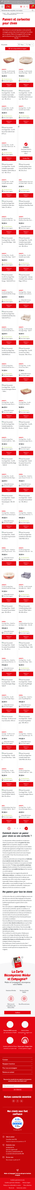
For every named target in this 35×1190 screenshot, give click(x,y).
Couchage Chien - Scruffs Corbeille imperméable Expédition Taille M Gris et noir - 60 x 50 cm (26, 257)
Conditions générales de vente (17, 1180)
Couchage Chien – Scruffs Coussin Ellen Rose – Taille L (8, 771)
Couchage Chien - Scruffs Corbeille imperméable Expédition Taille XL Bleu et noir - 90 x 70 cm (8, 184)
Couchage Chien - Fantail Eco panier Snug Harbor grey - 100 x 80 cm (26, 735)
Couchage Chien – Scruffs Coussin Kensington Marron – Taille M (25, 809)
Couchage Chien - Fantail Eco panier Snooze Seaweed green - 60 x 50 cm (9, 514)
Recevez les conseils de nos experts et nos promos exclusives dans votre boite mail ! (17, 1080)
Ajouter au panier (9, 84)
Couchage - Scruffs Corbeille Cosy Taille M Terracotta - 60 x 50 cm (9, 72)
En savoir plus (17, 1129)
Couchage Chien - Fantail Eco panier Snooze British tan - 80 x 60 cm (9, 661)
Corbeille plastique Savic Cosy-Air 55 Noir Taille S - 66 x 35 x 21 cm (26, 183)
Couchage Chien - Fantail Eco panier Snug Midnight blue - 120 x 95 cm (25, 698)
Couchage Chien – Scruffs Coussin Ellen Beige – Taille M (8, 256)
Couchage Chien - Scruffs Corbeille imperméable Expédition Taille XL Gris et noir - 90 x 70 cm (25, 110)
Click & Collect (25, 1030)
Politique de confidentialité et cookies (12, 1185)
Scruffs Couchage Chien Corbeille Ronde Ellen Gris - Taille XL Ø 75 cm (8, 330)
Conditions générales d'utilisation (12, 1182)
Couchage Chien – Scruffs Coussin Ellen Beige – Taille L (25, 661)
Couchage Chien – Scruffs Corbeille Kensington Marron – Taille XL (26, 440)
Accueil (4, 13)
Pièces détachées (27, 1185)
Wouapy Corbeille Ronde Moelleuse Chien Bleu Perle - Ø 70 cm (25, 220)
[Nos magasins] (21, 6)
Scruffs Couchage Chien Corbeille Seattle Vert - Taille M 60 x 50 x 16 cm (26, 772)
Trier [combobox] (29, 44)
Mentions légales (26, 1182)
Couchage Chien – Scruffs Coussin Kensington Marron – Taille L (8, 404)
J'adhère (17, 1012)
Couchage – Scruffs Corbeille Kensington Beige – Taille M (25, 329)
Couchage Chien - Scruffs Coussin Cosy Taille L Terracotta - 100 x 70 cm (25, 367)
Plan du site (11, 1188)
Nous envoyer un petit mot (12, 1159)
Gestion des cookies (21, 1188)
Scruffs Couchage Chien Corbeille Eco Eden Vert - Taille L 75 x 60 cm (9, 220)
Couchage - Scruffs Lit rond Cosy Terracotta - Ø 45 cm (8, 734)
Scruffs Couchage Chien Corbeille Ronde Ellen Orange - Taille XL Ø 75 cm (9, 293)
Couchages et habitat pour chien (17, 13)
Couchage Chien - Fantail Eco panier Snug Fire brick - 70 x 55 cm (8, 551)
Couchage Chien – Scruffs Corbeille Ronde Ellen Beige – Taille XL (8, 477)
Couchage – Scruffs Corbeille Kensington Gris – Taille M (25, 587)
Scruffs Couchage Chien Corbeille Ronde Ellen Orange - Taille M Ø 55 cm (9, 588)
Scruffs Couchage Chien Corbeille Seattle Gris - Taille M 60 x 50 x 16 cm (9, 440)
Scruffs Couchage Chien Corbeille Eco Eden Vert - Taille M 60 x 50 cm (26, 551)
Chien (8, 13)
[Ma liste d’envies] (27, 6)
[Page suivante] (26, 828)
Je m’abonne (17, 1089)
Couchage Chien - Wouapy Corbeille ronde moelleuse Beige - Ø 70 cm (25, 293)
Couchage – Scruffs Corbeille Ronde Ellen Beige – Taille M (25, 72)
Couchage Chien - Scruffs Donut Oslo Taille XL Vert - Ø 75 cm (8, 146)
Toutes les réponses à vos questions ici (15, 1141)
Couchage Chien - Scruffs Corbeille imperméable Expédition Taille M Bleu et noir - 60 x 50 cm (9, 110)
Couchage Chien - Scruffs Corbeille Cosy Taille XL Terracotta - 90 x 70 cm (25, 404)
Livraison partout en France (10, 1046)
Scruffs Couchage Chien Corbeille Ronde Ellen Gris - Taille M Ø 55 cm (8, 367)
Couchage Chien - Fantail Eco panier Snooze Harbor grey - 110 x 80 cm (8, 625)
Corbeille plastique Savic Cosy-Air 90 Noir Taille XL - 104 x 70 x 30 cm (9, 809)
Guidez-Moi (26, 158)
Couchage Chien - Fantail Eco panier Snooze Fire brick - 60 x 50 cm (26, 477)
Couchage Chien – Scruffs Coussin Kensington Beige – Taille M (8, 698)
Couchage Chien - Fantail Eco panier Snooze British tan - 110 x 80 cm (26, 514)
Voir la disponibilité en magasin (18, 48)
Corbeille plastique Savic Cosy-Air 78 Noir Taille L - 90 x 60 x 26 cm (26, 625)
